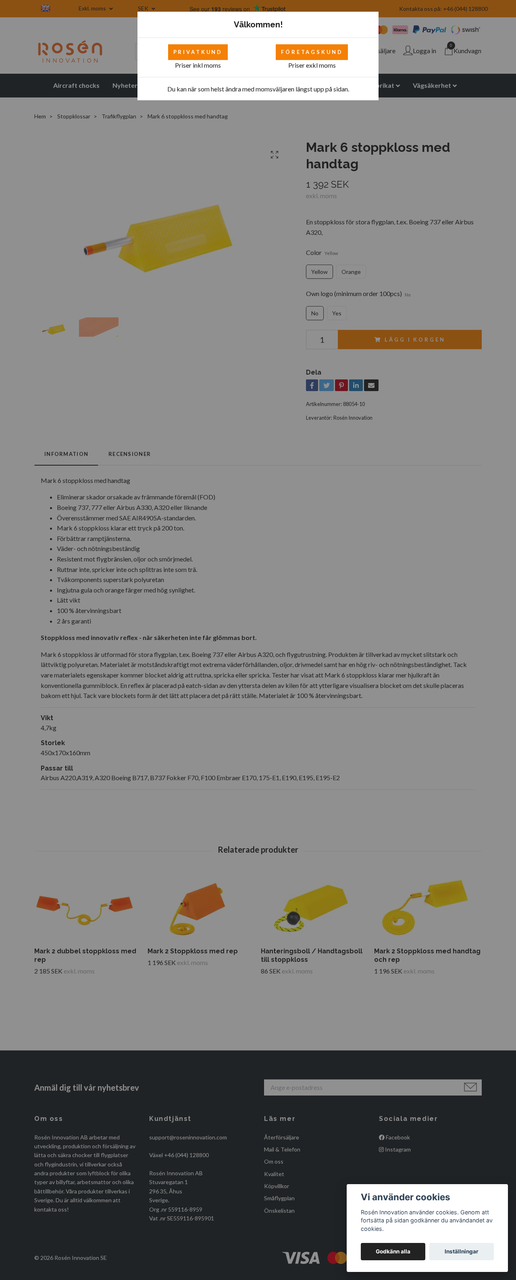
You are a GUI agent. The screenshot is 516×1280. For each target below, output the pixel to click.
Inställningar (462, 1251)
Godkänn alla (393, 1251)
